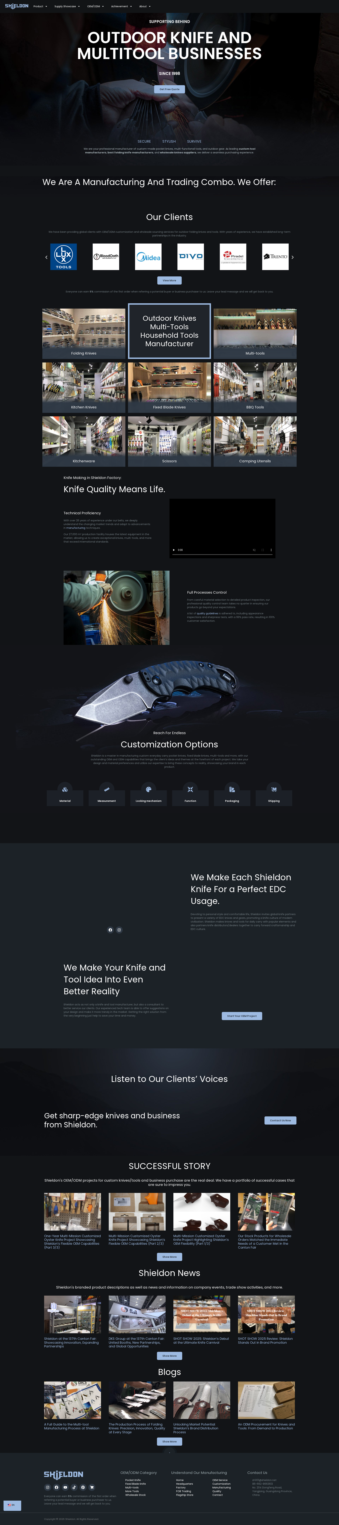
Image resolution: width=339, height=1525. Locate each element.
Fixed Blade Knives (169, 407)
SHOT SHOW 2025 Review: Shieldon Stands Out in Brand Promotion (265, 1340)
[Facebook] (110, 929)
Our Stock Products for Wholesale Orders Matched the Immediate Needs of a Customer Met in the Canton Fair (264, 1242)
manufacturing (75, 528)
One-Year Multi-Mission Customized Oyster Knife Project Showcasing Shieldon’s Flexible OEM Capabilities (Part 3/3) (72, 1242)
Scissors (169, 461)
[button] (46, 257)
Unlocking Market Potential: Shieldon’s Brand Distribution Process (195, 1428)
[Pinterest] (83, 1487)
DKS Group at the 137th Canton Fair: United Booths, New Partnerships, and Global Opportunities (137, 1342)
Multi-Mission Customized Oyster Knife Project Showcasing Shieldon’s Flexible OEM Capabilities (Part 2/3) (137, 1240)
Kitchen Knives (84, 407)
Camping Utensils (255, 461)
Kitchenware (84, 461)
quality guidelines (207, 613)
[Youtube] (65, 1487)
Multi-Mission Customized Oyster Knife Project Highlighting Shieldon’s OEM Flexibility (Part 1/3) (201, 1240)
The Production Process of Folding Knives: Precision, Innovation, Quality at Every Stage (137, 1428)
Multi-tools (255, 353)
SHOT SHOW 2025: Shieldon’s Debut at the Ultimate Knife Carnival (201, 1340)
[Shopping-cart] (91, 1487)
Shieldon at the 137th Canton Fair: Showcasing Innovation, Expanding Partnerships (71, 1342)
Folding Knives (83, 353)
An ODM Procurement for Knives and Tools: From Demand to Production (266, 1426)
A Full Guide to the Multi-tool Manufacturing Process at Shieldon (71, 1426)
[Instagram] (119, 929)
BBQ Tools (255, 407)
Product (38, 6)
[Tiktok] (74, 1487)
